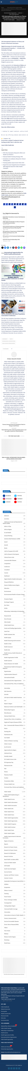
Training (14, 893)
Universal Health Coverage (14, 909)
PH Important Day (14, 762)
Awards (14, 545)
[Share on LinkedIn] (16, 348)
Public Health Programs (14, 824)
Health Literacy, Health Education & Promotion (14, 653)
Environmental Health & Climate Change (14, 594)
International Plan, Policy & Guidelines (14, 683)
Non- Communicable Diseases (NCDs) (14, 725)
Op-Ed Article (14, 747)
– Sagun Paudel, (5, 1000)
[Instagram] (25, 204)
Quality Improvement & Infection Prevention (14, 837)
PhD (14, 768)
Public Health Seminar (14, 827)
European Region (14, 599)
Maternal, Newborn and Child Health (14, 706)
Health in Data (14, 643)
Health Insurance (14, 646)
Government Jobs (5, 1020)
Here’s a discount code (16, 142)
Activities (14, 518)
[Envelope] (19, 1068)
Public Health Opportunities (8, 343)
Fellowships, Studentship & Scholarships (14, 611)
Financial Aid (14, 616)
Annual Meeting (14, 535)
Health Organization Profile (14, 657)
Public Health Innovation (14, 805)
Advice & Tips (14, 526)
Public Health (14, 791)
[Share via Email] (24, 348)
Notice (14, 728)
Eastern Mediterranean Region (14, 585)
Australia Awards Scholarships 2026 (11, 239)
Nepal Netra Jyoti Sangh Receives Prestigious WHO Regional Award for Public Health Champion (14, 166)
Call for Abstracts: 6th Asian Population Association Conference (13, 314)
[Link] (7, 204)
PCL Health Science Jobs (14, 759)
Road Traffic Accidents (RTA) (14, 859)
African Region (14, 529)
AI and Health (14, 532)
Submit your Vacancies (6, 1046)
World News (14, 943)
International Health (14, 677)
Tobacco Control (14, 890)
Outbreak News (14, 753)
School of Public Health (14, 862)
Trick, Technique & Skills (14, 899)
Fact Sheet (14, 605)
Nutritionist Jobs (14, 734)
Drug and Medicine (14, 582)
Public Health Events (14, 799)
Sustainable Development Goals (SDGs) (14, 881)
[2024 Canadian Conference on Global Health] (13, 265)
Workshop (14, 940)
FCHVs (14, 608)
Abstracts (14, 515)
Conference (14, 566)
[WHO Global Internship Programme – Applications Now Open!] (14, 447)
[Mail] (12, 204)
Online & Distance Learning (14, 740)
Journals (14, 694)
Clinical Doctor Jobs (14, 557)
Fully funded (14, 622)
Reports (14, 844)
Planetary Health (14, 774)
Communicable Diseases (14, 560)
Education (14, 588)
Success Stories (14, 872)
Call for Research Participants (14, 554)
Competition (14, 563)
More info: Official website (8, 127)
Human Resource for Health (14, 663)
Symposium (14, 887)
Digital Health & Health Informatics (14, 579)
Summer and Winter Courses (14, 875)
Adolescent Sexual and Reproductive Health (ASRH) (14, 522)
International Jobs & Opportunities (14, 7)
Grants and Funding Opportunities (14, 628)
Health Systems (14, 660)
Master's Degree (14, 703)
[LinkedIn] (23, 204)
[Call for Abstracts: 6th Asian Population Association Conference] (13, 300)
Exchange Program (14, 602)
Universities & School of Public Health (14, 915)
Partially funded (14, 756)
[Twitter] (17, 204)
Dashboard (14, 576)
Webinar (14, 933)
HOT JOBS (3, 1004)
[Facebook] (9, 204)
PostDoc (14, 778)
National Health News (14, 716)
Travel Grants (14, 896)
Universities (14, 912)
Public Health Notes (14, 814)
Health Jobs (14, 650)
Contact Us (7, 138)
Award (14, 542)
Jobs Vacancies (14, 691)
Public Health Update (10, 19)
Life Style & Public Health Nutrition (14, 697)
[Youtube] (17, 1068)
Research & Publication (14, 853)
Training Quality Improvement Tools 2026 (13, 162)
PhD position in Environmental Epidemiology (13, 236)
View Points (14, 930)
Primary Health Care (14, 784)
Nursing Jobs (14, 731)
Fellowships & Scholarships (7, 1030)
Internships (14, 688)
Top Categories (5, 1023)
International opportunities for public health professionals (13, 253)
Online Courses (14, 744)
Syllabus (14, 884)
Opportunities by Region (14, 750)
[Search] (26, 2)
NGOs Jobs (3, 1018)
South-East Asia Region (14, 868)
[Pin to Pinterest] (15, 348)
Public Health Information (14, 802)
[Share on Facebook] (13, 348)
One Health (14, 737)
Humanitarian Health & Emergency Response (14, 667)
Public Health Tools (14, 830)
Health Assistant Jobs (14, 634)
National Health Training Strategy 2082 (13, 156)
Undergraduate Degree (14, 906)
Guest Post (14, 631)
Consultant (14, 569)
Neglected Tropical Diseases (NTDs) (14, 722)
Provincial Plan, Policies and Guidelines (14, 787)
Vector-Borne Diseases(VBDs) (14, 924)
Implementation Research (14, 674)
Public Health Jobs (14, 808)
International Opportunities (8, 341)
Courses (14, 572)
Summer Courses (14, 878)
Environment (14, 591)
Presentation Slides (14, 781)
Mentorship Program (14, 709)
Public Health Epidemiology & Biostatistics (14, 795)
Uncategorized (14, 903)
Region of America (14, 841)
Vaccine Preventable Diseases (14, 921)
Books (14, 548)
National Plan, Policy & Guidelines (14, 719)
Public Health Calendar (6, 1028)
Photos (14, 771)
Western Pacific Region (14, 937)
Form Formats (14, 619)
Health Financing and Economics (14, 640)
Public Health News (14, 811)
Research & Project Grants (14, 847)
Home (2, 7)
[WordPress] (4, 204)
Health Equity (14, 637)
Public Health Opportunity (14, 821)
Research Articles (14, 856)
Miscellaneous (14, 713)
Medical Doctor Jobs (5, 1009)
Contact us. (20, 1065)
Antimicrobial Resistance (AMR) (14, 538)
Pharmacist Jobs (14, 765)
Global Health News (14, 625)
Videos (14, 927)
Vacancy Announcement (14, 918)
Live (14, 700)
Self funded (14, 865)
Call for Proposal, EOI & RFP (14, 551)
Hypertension (14, 671)
